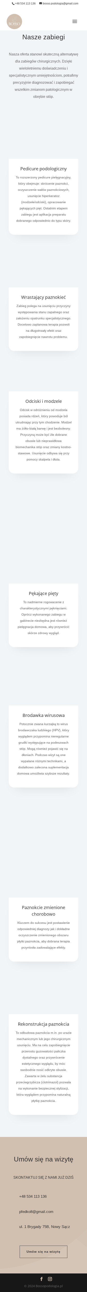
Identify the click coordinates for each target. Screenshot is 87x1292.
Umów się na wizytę (43, 1251)
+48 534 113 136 (25, 3)
